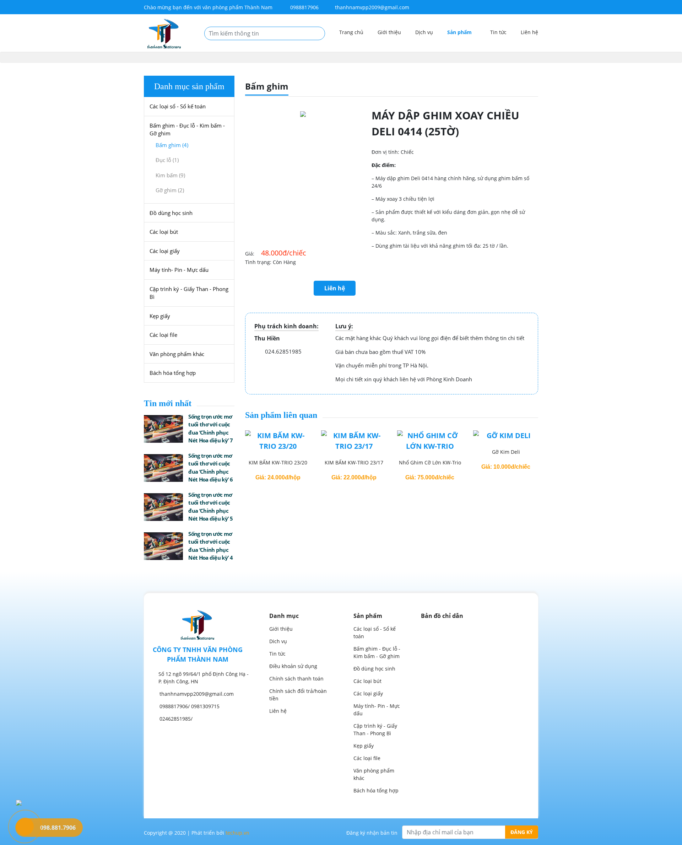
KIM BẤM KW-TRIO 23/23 (506, 462)
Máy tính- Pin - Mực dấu (179, 269)
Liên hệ (529, 32)
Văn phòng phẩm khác (177, 353)
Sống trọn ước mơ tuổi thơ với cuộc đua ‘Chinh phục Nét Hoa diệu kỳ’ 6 (210, 467)
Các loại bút (164, 231)
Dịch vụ (424, 32)
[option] (278, 456)
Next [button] (548, 456)
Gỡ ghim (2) (170, 190)
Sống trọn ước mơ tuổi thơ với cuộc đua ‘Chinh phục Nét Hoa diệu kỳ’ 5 (210, 506)
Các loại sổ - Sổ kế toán (178, 106)
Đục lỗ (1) (167, 159)
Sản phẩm (460, 32)
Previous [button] (234, 456)
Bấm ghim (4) (172, 145)
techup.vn (237, 832)
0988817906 (304, 7)
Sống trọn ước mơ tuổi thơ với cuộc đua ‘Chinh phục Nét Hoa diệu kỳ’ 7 (210, 428)
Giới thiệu (389, 32)
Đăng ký (521, 832)
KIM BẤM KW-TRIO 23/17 (278, 462)
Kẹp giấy (160, 315)
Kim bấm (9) (170, 175)
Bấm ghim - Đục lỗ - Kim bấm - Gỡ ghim (187, 129)
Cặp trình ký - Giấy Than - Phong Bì (189, 293)
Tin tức (498, 32)
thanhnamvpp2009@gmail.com (372, 7)
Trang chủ (351, 32)
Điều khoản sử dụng (293, 666)
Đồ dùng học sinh (171, 212)
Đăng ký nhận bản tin (371, 832)
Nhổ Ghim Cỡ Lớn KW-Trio (354, 462)
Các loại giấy (165, 250)
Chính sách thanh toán (296, 678)
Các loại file (163, 334)
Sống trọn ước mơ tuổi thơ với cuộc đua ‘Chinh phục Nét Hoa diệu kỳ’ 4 (210, 545)
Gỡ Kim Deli (430, 451)
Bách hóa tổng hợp (173, 372)
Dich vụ (278, 641)
